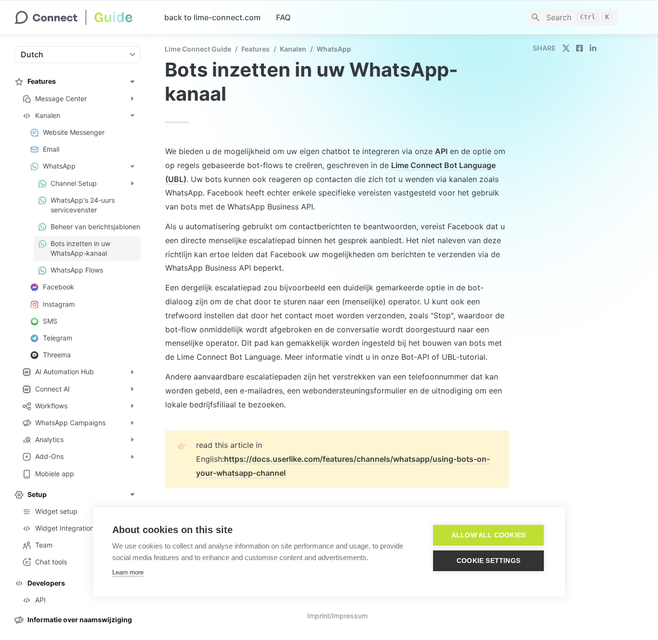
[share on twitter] (566, 48)
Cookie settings (488, 560)
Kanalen (293, 49)
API (441, 151)
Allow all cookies (488, 535)
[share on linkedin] (593, 48)
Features (255, 49)
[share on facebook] (579, 48)
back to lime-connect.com (212, 17)
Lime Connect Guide (198, 49)
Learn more (128, 572)
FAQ (283, 17)
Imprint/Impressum (337, 616)
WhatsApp (333, 49)
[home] (81, 17)
